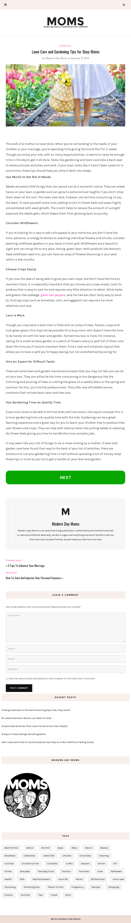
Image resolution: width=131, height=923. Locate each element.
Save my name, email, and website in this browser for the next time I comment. (52, 678)
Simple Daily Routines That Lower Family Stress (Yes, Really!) (35, 726)
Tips (40, 894)
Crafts (69, 863)
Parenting (10, 887)
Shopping (113, 887)
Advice (29, 847)
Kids (22, 879)
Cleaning (104, 855)
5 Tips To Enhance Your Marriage (26, 565)
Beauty (104, 847)
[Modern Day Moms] (65, 21)
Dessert (85, 863)
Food (100, 871)
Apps (60, 847)
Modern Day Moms (56, 58)
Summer (25, 894)
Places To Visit (55, 887)
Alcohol (45, 847)
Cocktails (52, 863)
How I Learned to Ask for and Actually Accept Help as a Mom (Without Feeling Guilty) (48, 742)
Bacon (88, 847)
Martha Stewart (41, 879)
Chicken (66, 855)
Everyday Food (46, 871)
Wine (68, 894)
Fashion (66, 871)
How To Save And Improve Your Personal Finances (33, 578)
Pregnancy (77, 887)
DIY (115, 863)
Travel (54, 894)
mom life (63, 879)
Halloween (116, 871)
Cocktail (9, 863)
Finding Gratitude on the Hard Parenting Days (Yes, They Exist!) (36, 710)
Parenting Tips (32, 887)
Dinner (101, 863)
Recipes (96, 887)
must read (118, 879)
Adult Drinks (11, 847)
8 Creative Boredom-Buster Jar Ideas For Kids (27, 718)
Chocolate (85, 855)
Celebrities (29, 855)
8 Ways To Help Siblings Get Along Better (24, 734)
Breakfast (10, 855)
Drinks (8, 871)
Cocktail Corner (30, 863)
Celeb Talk (48, 855)
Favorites (84, 871)
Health (8, 879)
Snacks (8, 894)
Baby (74, 847)
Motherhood (98, 879)
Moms (79, 879)
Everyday (65, 46)
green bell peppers (53, 295)
